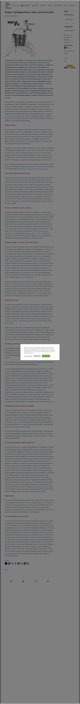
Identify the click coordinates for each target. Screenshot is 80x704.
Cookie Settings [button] (28, 356)
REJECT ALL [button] (37, 356)
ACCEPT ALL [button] (46, 356)
